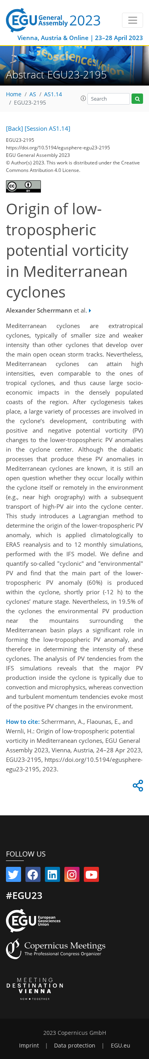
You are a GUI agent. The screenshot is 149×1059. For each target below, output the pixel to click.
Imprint (29, 1045)
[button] (83, 98)
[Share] (136, 788)
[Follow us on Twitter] (13, 876)
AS (32, 94)
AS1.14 (53, 94)
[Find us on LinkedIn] (52, 876)
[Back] (14, 128)
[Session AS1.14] (47, 128)
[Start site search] (137, 98)
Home (13, 94)
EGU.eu (120, 1045)
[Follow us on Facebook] (33, 876)
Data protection (74, 1045)
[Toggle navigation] (132, 20)
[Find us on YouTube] (91, 876)
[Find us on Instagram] (71, 876)
